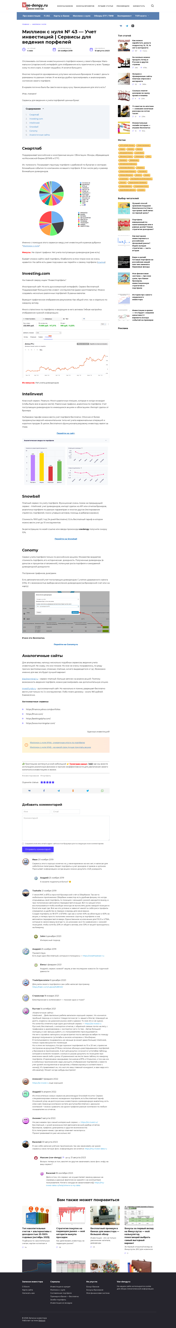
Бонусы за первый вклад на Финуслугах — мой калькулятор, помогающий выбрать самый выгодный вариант (139, 1235)
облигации (139, 156)
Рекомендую (123, 6)
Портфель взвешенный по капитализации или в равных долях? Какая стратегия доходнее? (143, 225)
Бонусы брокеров (85, 6)
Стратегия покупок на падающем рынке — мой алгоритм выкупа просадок (70, 1232)
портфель (46, 776)
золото (138, 175)
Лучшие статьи (105, 6)
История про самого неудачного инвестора (142, 297)
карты (139, 149)
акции (122, 149)
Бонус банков (92, 1287)
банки (147, 175)
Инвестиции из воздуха (61, 1303)
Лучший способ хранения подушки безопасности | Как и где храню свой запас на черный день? (142, 208)
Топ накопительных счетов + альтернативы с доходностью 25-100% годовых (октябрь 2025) (36, 1232)
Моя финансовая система (97, 1293)
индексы (140, 167)
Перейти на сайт (66, 433)
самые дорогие (125, 186)
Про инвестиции (31, 16)
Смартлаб (34, 115)
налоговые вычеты (126, 167)
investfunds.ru (29, 688)
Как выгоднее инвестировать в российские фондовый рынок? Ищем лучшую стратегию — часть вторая (141, 243)
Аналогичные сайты (39, 135)
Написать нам (28, 1293)
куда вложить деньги (127, 190)
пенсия (122, 182)
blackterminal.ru (30, 679)
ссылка (101, 262)
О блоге (26, 1287)
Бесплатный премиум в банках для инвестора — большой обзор (104, 1231)
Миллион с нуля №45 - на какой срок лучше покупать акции (60, 747)
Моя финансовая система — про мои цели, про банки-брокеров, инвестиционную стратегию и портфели (141, 281)
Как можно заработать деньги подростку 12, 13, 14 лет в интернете (141, 44)
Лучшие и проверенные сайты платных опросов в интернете (142, 77)
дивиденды (134, 160)
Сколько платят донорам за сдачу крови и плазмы (141, 93)
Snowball (33, 127)
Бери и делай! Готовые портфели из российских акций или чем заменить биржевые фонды (142, 262)
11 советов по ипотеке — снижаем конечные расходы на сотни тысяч (143, 110)
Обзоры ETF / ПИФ (104, 16)
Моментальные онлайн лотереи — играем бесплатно (141, 125)
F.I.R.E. (47, 16)
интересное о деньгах (128, 164)
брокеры (123, 160)
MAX (91, 764)
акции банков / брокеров (137, 182)
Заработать (139, 6)
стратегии (123, 179)
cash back (139, 153)
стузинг (141, 190)
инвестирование (31, 776)
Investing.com (36, 119)
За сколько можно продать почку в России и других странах (141, 61)
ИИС (148, 156)
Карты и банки (61, 16)
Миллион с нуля (81, 16)
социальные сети (141, 186)
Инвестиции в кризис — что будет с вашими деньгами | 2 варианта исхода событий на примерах (143, 315)
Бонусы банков (65, 6)
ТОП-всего (141, 16)
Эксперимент (124, 16)
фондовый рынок (126, 153)
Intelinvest (34, 123)
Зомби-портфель (58, 1300)
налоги (130, 149)
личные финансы (126, 175)
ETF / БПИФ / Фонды (127, 145)
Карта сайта (27, 1290)
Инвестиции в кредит (60, 1287)
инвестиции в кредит (127, 171)
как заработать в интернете (141, 179)
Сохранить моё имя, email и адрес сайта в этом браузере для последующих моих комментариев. (64, 844)
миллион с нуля (126, 156)
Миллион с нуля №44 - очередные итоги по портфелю (57, 742)
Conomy (33, 131)
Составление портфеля (61, 1293)
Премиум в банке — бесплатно (64, 1296)
